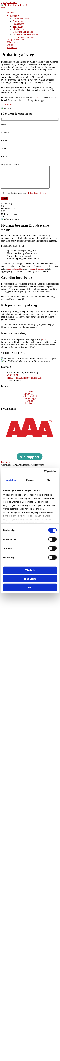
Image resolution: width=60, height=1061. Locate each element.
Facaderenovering (21, 18)
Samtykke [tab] (11, 480)
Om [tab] (49, 480)
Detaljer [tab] (30, 480)
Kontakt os (12, 47)
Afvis (30, 587)
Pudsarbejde (18, 24)
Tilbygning (18, 26)
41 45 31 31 (38, 97)
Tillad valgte (30, 578)
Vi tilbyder (12, 16)
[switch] (52, 539)
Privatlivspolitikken (37, 193)
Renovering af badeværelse (25, 34)
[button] (30, 394)
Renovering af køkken (23, 31)
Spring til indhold (9, 2)
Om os (10, 45)
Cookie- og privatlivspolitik (13, 414)
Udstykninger (13, 42)
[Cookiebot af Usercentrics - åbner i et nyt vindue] (44, 472)
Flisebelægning (20, 29)
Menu (4, 7)
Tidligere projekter (15, 39)
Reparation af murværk (23, 37)
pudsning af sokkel (15, 269)
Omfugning (18, 21)
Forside (10, 12)
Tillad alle (30, 570)
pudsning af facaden (35, 269)
